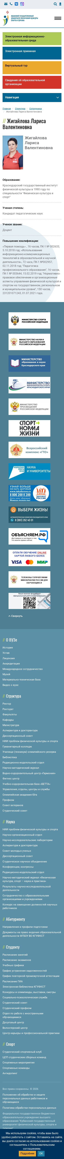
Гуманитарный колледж (17, 746)
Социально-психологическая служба (25, 997)
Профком (8, 800)
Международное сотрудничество (23, 669)
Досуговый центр (13, 1022)
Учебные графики (13, 965)
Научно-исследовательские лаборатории (28, 840)
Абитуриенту (15, 919)
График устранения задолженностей (25, 970)
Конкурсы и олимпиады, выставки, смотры (29, 992)
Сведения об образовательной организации (25, 82)
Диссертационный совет (18, 735)
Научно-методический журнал (21, 767)
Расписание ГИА (13, 981)
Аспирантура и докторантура (20, 730)
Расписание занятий (15, 954)
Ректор (7, 703)
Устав (6, 652)
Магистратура (11, 725)
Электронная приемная (20, 51)
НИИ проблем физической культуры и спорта (30, 741)
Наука (10, 821)
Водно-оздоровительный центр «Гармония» (29, 773)
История (8, 647)
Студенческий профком (17, 1008)
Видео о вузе (10, 685)
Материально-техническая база (21, 679)
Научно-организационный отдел (22, 834)
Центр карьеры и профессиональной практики (31, 1033)
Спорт (10, 1044)
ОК (41, 1153)
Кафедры (8, 719)
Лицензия (9, 658)
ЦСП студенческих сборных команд (24, 1057)
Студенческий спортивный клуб (22, 1051)
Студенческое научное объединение (25, 861)
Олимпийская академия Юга (20, 794)
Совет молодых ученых (17, 850)
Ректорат (8, 709)
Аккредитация (11, 663)
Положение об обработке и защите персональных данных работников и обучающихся (25, 1098)
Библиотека (10, 757)
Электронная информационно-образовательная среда (25, 38)
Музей (6, 674)
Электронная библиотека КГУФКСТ (24, 986)
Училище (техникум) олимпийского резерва (29, 751)
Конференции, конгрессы (18, 866)
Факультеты (10, 714)
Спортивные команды (16, 1068)
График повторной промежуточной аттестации (31, 976)
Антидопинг (10, 1073)
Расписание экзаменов (17, 960)
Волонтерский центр (15, 1027)
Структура (13, 696)
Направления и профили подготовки (25, 926)
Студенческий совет (15, 810)
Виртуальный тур (16, 65)
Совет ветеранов (13, 805)
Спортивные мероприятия (18, 1062)
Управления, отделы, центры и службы (26, 789)
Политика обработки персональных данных (29, 1107)
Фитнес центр (11, 778)
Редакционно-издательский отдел (23, 762)
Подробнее (27, 1153)
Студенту (12, 947)
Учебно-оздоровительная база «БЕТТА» (26, 784)
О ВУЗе (11, 640)
